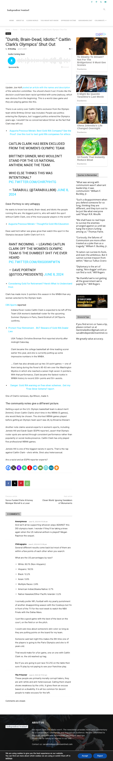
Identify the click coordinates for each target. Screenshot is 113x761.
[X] (101, 2)
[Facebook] (92, 2)
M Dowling (12, 49)
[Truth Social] (19, 467)
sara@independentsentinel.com (57, 744)
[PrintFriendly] (45, 467)
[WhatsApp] (27, 483)
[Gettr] (29, 467)
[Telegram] (35, 467)
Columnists (99, 20)
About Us (20, 20)
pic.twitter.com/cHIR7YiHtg (32, 182)
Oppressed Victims (68, 20)
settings (9, 758)
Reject (100, 755)
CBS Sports (11, 305)
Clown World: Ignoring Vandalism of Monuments (57, 501)
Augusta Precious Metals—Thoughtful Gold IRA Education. (38, 224)
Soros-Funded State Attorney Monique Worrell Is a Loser (19, 501)
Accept (85, 755)
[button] (104, 9)
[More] (56, 467)
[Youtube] (105, 2)
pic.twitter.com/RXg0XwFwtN (34, 262)
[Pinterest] (96, 2)
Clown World (32, 20)
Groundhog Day (85, 20)
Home (11, 20)
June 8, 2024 (53, 274)
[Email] (40, 467)
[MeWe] (51, 467)
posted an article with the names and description (46, 87)
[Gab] (24, 467)
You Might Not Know (49, 20)
